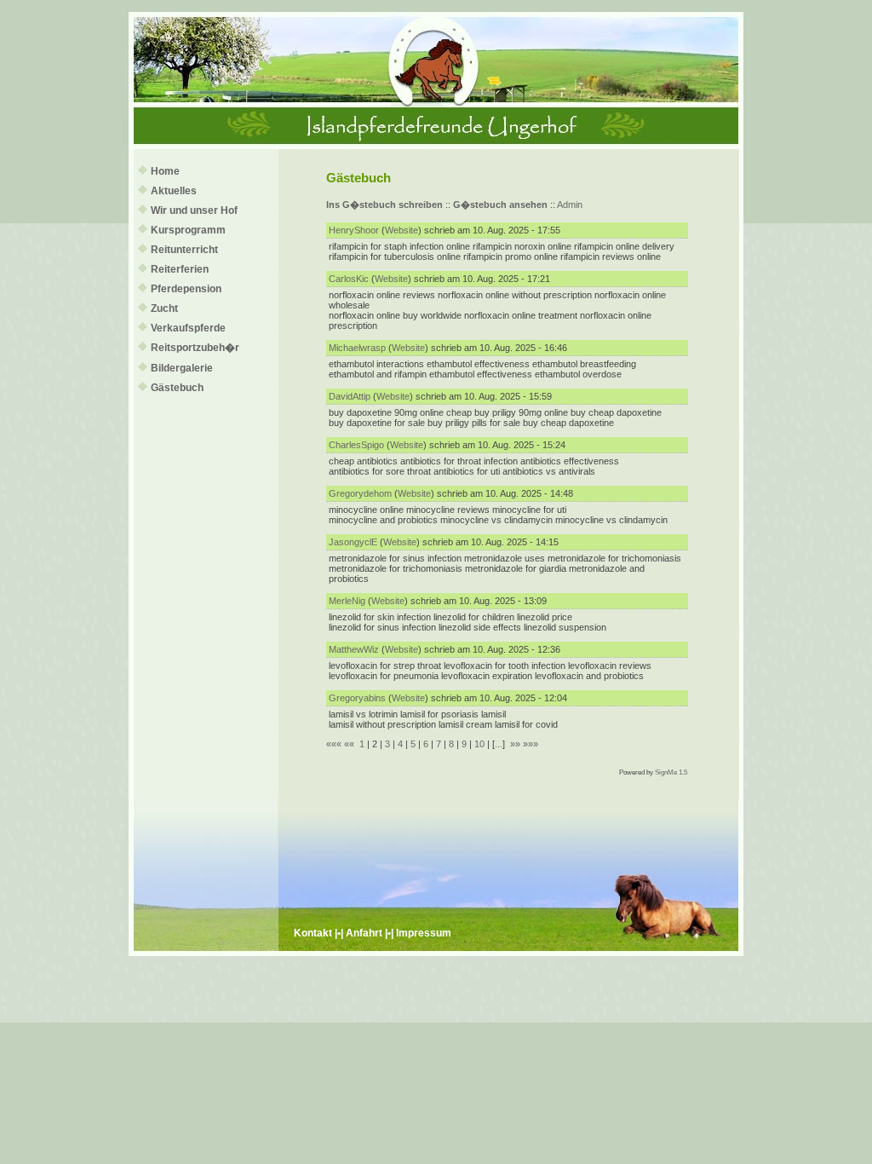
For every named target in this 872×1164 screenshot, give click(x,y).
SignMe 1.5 (671, 772)
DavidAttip (349, 396)
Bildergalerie (182, 368)
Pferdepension (186, 289)
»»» (530, 744)
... (498, 744)
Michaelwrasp (357, 348)
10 (479, 744)
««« (333, 744)
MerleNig (347, 601)
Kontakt (313, 933)
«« (349, 744)
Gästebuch (177, 388)
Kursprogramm (188, 230)
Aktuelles (174, 191)
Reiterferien (180, 269)
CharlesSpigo (356, 445)
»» (515, 744)
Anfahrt (364, 933)
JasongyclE (353, 542)
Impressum (423, 933)
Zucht (164, 308)
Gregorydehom (360, 493)
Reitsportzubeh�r (195, 348)
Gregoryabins (357, 698)
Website (401, 230)
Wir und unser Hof (194, 210)
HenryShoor (354, 230)
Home (165, 171)
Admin (569, 204)
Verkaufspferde (188, 328)
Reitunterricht (184, 250)
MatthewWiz (354, 649)
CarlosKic (349, 279)
